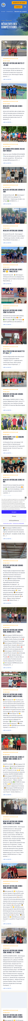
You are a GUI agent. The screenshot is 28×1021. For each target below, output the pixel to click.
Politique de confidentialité (18, 523)
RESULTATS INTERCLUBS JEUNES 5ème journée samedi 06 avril (13, 695)
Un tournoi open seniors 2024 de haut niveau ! (14, 150)
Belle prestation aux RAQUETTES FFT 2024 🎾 (14, 352)
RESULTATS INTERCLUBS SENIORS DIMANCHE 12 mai (13, 395)
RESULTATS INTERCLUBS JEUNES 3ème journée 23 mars (12, 887)
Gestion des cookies (7, 523)
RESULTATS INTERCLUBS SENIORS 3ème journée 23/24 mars (13, 822)
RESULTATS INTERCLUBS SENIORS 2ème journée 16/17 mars (13, 951)
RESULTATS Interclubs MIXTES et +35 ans (13, 64)
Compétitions (9, 11)
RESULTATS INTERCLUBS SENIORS (13, 231)
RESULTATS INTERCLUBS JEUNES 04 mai (13, 481)
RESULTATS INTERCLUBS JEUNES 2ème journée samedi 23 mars (13, 1016)
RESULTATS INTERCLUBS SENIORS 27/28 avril (13, 566)
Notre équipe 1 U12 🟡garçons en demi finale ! (13, 438)
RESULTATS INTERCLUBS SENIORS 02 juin (14, 191)
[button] (25, 497)
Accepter (14, 512)
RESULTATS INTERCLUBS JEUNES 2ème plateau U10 (12, 311)
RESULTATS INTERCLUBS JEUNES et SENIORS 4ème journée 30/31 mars (13, 759)
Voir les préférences (14, 520)
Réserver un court (19, 2)
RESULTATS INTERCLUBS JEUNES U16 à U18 (12, 107)
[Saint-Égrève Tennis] (3, 5)
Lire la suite (8, 79)
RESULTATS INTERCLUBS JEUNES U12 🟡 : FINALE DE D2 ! (12, 271)
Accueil (3, 11)
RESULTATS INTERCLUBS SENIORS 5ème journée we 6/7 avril (13, 631)
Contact (18, 6)
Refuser (14, 516)
